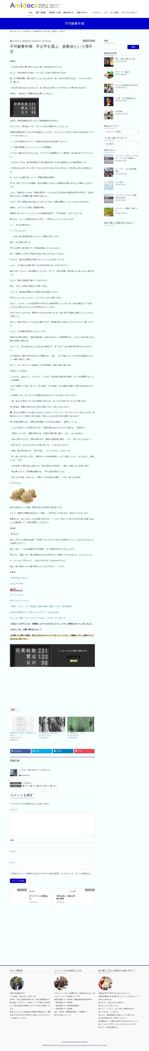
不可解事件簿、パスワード (77, 733)
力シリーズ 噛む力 (122, 72)
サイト (12, 862)
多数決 (41, 786)
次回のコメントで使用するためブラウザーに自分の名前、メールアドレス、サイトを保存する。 (52, 874)
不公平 (27, 786)
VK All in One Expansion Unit (82, 1045)
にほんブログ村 (16, 584)
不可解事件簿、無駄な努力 (48, 733)
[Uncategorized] (18, 893)
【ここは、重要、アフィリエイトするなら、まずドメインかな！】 (38, 618)
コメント (13, 810)
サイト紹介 (119, 182)
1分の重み (119, 111)
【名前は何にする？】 (19, 578)
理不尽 (54, 786)
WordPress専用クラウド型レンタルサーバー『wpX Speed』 (35, 612)
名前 (12, 840)
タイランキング (16, 595)
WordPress (53, 1045)
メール (12, 851)
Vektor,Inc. (96, 1045)
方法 (47, 786)
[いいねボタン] (13, 709)
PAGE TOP (143, 1017)
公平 (33, 786)
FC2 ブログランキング (19, 601)
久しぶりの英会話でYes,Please (126, 85)
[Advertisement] (30, 686)
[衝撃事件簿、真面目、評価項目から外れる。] (23, 724)
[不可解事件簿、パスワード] (81, 724)
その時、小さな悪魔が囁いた (125, 98)
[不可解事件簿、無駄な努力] (52, 724)
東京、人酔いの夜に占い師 (125, 59)
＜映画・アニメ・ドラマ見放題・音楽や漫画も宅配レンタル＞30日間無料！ (41, 606)
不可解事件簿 (88, 41)
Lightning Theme (65, 1045)
